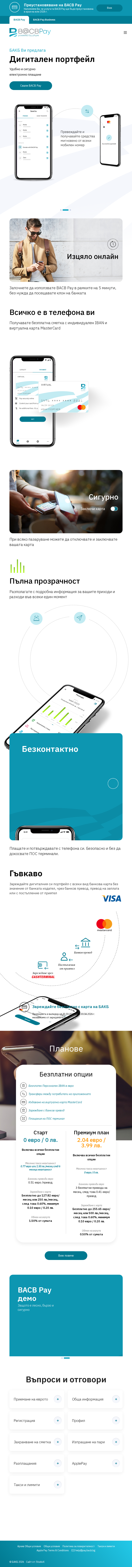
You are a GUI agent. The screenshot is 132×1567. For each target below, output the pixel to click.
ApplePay (79, 1450)
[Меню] (125, 32)
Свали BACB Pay (30, 85)
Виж (109, 7)
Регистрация (24, 1407)
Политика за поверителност (79, 1546)
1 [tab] (61, 210)
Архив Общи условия (29, 1546)
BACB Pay (19, 19)
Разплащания (25, 1450)
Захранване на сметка (32, 1428)
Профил (78, 1407)
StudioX (40, 1562)
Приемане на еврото (31, 1386)
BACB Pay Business (44, 19)
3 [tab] (68, 210)
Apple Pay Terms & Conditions (53, 1550)
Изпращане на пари (88, 1428)
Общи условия (52, 1546)
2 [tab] (64, 210)
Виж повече (66, 1255)
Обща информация (87, 1386)
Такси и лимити (27, 1471)
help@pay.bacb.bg (85, 1550)
